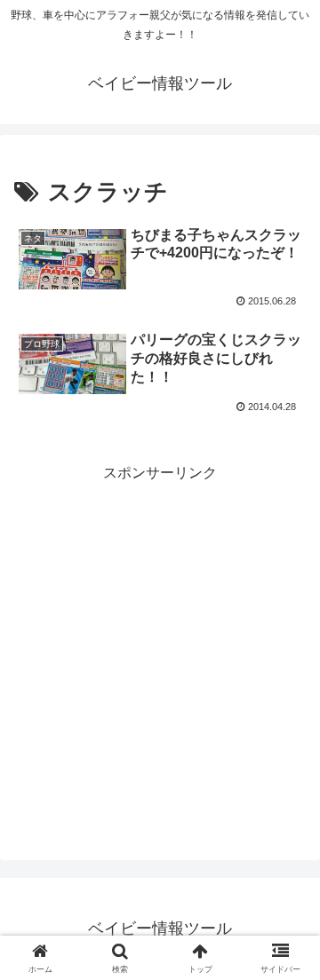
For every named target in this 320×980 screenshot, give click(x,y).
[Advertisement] (160, 646)
